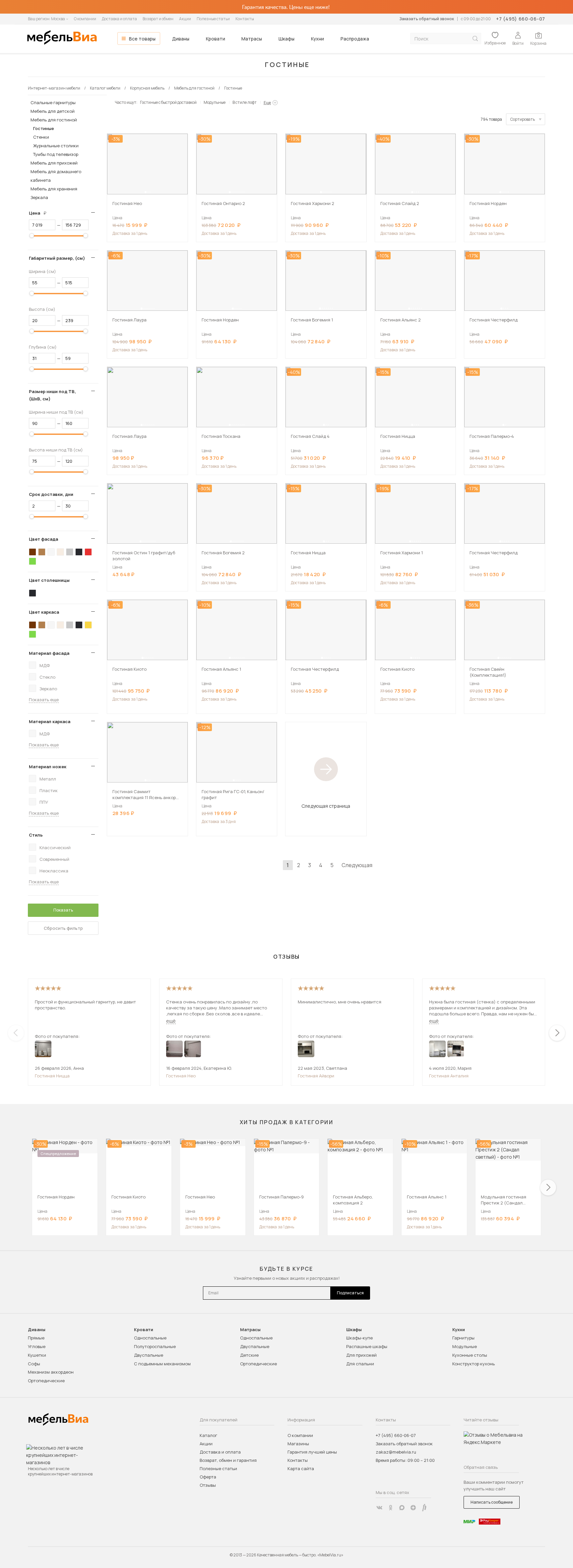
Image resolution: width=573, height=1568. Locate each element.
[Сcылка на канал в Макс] (402, 1507)
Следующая (357, 865)
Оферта (208, 1477)
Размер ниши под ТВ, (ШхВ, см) (52, 395)
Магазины (298, 1444)
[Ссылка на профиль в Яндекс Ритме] (424, 1507)
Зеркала (39, 197)
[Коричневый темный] (32, 552)
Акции (185, 19)
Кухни (317, 38)
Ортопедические (46, 1381)
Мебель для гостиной (54, 120)
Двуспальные (148, 1355)
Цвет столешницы (49, 580)
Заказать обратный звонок (426, 19)
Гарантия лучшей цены (312, 1452)
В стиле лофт (244, 102)
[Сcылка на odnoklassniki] (390, 1507)
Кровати (215, 38)
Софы (34, 1364)
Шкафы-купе (359, 1338)
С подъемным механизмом (162, 1364)
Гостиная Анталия (449, 1076)
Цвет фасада (43, 539)
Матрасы (251, 38)
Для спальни (360, 1364)
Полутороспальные (155, 1346)
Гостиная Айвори (316, 1076)
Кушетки (37, 1355)
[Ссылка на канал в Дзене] (413, 1507)
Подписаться (350, 1293)
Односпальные (150, 1338)
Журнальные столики (56, 146)
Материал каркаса (49, 721)
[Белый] (51, 552)
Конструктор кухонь (473, 1364)
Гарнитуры (463, 1338)
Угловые (36, 1346)
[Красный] (88, 552)
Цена (40, 213)
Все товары (142, 38)
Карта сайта (300, 1468)
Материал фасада (49, 653)
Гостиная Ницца (52, 1076)
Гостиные (43, 128)
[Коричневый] (41, 552)
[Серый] (69, 552)
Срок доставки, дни (51, 494)
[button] (146, 192)
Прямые (36, 1338)
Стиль (36, 835)
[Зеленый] (32, 561)
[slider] (32, 235)
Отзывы (208, 1485)
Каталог (208, 1435)
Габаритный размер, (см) (57, 258)
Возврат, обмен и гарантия (228, 1460)
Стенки (41, 137)
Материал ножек (47, 767)
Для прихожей (361, 1355)
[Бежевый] (60, 552)
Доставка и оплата (119, 19)
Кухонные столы (469, 1355)
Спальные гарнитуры (53, 102)
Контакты (244, 19)
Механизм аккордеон (51, 1372)
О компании (85, 19)
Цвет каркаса (44, 612)
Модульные (214, 102)
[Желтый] (88, 625)
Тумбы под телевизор (55, 154)
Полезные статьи (213, 19)
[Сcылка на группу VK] (379, 1507)
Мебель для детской (53, 111)
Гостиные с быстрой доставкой (168, 102)
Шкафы (286, 38)
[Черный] (79, 552)
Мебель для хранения (54, 189)
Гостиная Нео (181, 1076)
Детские (249, 1355)
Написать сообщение (492, 1502)
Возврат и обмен (158, 19)
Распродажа (355, 38)
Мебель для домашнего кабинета (56, 176)
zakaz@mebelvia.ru (396, 1452)
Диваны (180, 38)
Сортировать (522, 119)
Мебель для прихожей (54, 163)
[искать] (475, 38)
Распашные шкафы (366, 1346)
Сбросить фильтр (63, 928)
